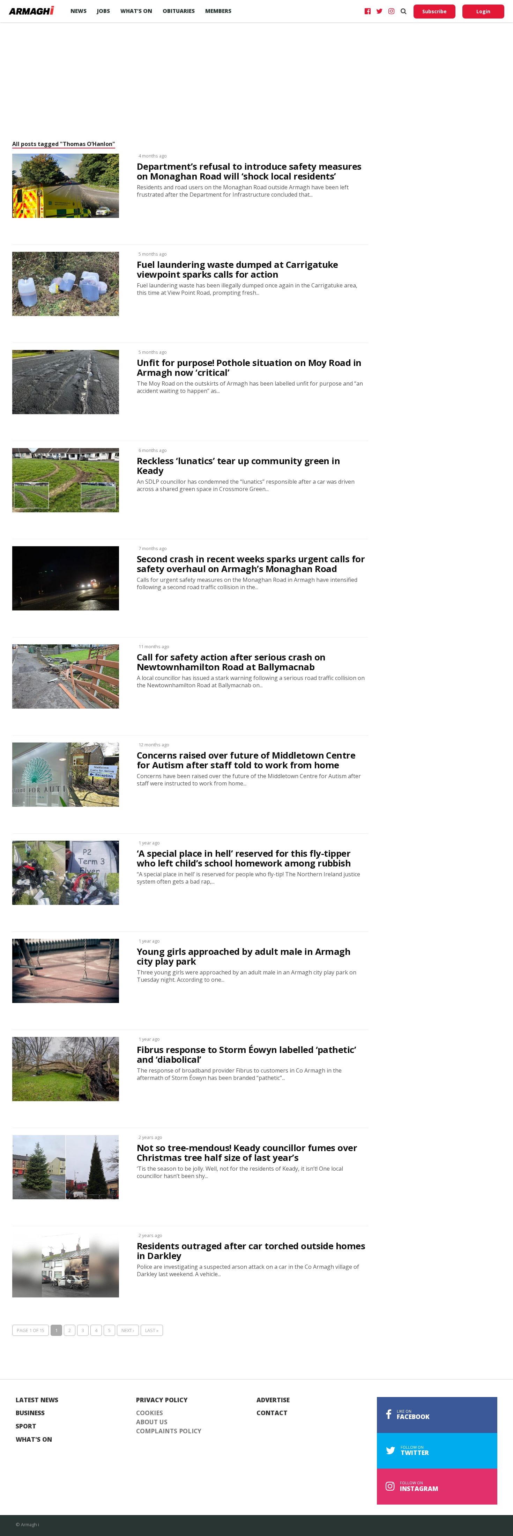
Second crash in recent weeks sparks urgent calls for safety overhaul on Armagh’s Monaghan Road (251, 564)
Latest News (37, 1400)
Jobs (103, 10)
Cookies (149, 1413)
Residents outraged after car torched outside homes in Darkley (251, 1251)
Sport (26, 1426)
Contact (272, 1413)
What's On (34, 1439)
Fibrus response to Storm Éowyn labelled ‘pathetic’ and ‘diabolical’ (246, 1055)
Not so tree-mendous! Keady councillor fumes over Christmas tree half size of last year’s (247, 1153)
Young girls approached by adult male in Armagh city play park (243, 956)
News (78, 10)
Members (218, 10)
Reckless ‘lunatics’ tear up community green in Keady (238, 466)
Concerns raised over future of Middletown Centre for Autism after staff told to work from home (246, 760)
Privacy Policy (162, 1400)
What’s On (136, 10)
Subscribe (434, 11)
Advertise (273, 1400)
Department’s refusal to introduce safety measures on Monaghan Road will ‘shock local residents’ (249, 171)
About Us (152, 1422)
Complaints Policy (168, 1431)
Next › (127, 1330)
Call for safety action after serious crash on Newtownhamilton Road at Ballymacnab (231, 662)
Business (30, 1413)
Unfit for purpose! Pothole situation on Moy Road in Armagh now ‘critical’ (249, 368)
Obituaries (179, 10)
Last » (151, 1330)
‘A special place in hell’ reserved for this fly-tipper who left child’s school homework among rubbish (244, 858)
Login (483, 11)
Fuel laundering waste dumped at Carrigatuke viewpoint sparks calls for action (237, 269)
